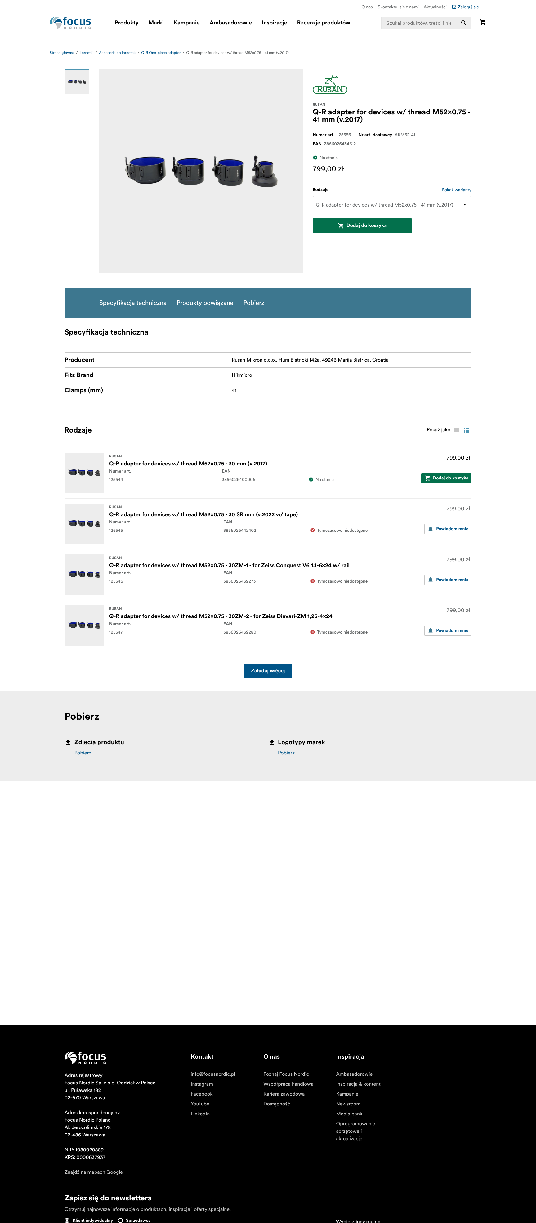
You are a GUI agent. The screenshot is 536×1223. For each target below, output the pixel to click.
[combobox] (426, 23)
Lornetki (86, 53)
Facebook (202, 1094)
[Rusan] (330, 84)
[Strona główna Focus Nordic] (70, 23)
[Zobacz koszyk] (482, 22)
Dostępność (276, 1104)
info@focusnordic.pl (213, 1074)
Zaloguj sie (468, 7)
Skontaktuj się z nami (398, 7)
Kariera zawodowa (284, 1094)
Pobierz (82, 753)
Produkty (127, 23)
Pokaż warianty (456, 190)
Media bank (349, 1114)
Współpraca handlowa (288, 1084)
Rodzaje (320, 190)
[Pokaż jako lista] (466, 430)
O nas (367, 7)
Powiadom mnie (452, 529)
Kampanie (187, 23)
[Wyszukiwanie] (463, 23)
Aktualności (435, 7)
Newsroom (348, 1104)
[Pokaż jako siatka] (457, 430)
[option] (77, 81)
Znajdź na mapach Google (94, 1172)
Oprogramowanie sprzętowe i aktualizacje (355, 1131)
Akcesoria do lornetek (117, 53)
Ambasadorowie (231, 23)
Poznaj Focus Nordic (286, 1074)
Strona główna (62, 53)
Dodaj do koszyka (366, 225)
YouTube (200, 1104)
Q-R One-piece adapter (161, 53)
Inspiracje (274, 23)
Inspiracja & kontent (358, 1084)
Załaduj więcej (268, 671)
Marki (156, 23)
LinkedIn (200, 1114)
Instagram (202, 1084)
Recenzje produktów (323, 23)
